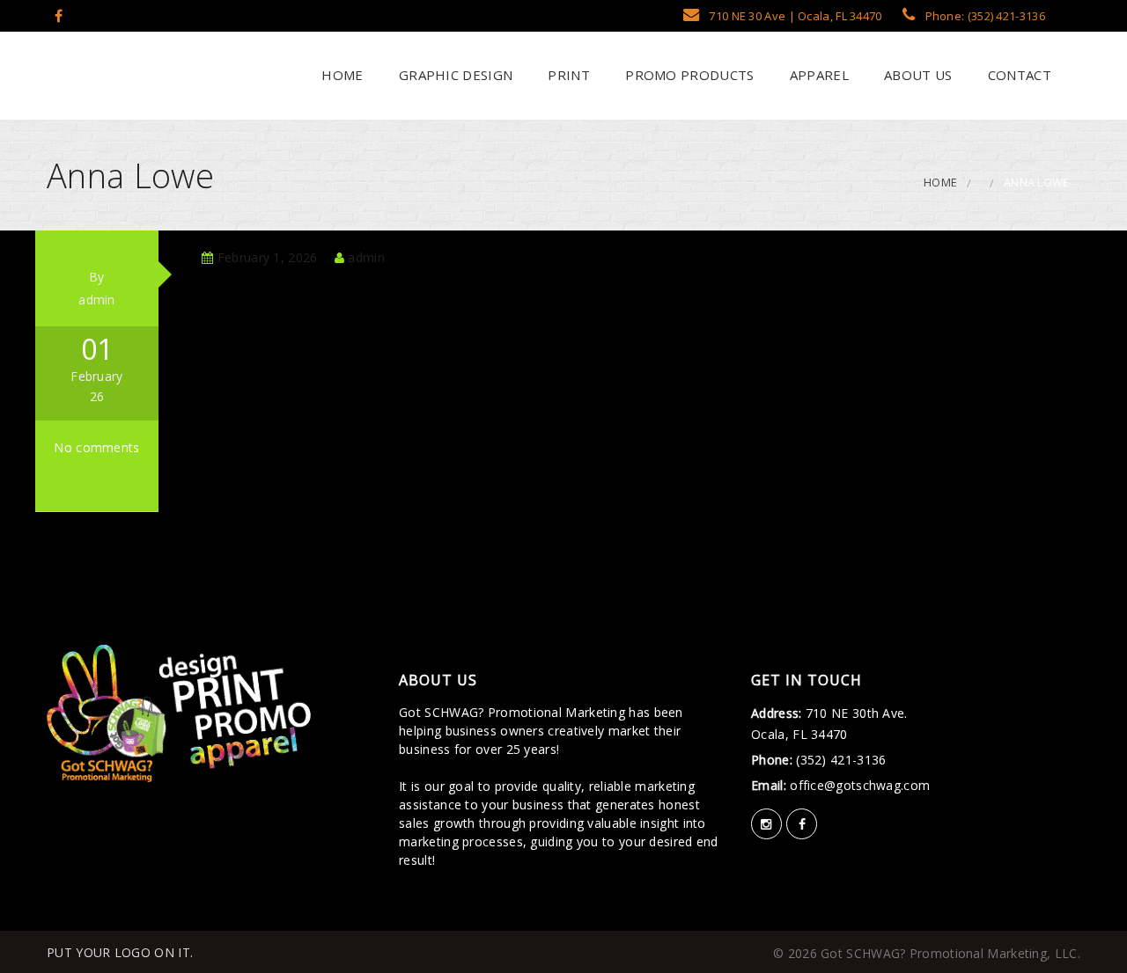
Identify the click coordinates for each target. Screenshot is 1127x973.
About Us (916, 75)
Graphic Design (454, 75)
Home (341, 75)
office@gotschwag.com (858, 785)
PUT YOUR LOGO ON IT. (120, 952)
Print (567, 75)
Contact (1017, 75)
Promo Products (688, 75)
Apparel (816, 75)
